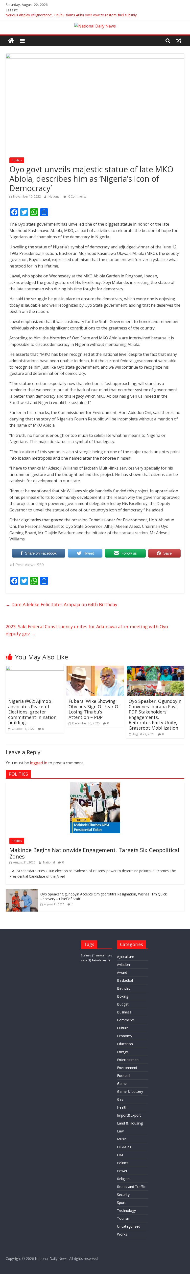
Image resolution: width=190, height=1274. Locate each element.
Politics (17, 160)
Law (120, 1131)
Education (125, 1043)
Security (123, 1194)
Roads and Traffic (131, 1186)
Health (122, 1107)
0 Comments (77, 196)
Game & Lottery (130, 1091)
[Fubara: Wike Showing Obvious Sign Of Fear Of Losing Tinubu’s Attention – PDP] (95, 668)
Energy (122, 1051)
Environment (127, 1067)
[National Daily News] (11, 40)
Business (88, 955)
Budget (123, 1004)
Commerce (126, 1020)
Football (123, 1075)
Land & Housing (130, 1123)
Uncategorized (128, 1226)
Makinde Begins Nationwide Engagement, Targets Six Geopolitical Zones (94, 853)
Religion (123, 1178)
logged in (38, 763)
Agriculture (125, 956)
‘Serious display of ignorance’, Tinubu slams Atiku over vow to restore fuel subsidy (71, 15)
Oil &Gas (124, 1147)
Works (122, 1234)
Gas (120, 1099)
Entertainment (128, 1059)
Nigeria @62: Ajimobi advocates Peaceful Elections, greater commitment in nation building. (32, 711)
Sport (121, 1202)
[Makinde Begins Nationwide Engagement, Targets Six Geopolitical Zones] (95, 785)
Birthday (123, 988)
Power (122, 1170)
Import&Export (129, 1115)
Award (122, 972)
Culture (122, 1028)
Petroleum (101, 960)
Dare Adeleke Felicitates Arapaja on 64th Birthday (61, 604)
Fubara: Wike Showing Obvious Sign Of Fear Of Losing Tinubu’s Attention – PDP (94, 709)
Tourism (123, 1218)
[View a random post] (178, 40)
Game (122, 1083)
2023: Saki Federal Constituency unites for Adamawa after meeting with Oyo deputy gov (87, 630)
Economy (124, 1036)
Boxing (122, 996)
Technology (126, 1210)
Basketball (125, 980)
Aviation (123, 964)
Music (121, 1139)
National (54, 196)
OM (120, 1155)
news (101, 955)
